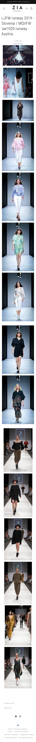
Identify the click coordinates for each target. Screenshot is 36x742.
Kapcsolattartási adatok (26, 737)
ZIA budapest (17, 729)
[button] (4, 8)
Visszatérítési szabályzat (21, 731)
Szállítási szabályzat (11, 737)
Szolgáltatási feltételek (27, 734)
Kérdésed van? (9, 703)
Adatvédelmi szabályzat (11, 734)
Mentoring (7, 708)
